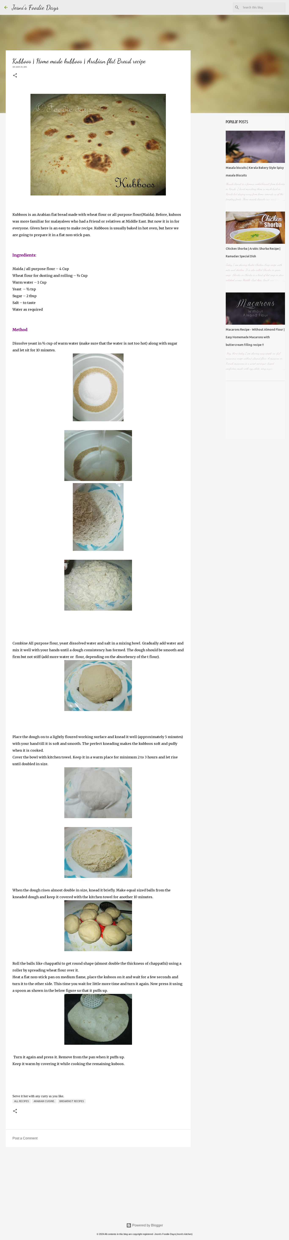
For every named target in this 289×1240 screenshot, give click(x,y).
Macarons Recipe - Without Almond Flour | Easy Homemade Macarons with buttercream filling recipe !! (255, 337)
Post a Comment (24, 1138)
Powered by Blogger (147, 1225)
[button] (15, 76)
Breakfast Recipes (71, 1101)
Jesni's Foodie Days (35, 7)
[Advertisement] (98, 1183)
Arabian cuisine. (44, 1101)
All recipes (21, 1101)
